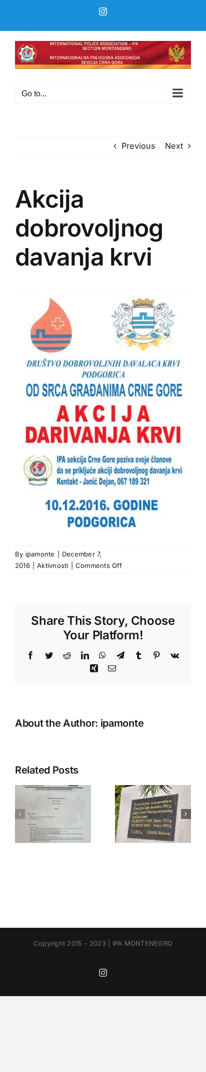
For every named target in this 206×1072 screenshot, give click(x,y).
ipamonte (40, 554)
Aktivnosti (52, 565)
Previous (138, 146)
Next (174, 146)
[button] (20, 814)
